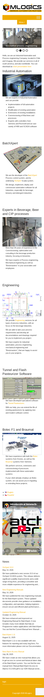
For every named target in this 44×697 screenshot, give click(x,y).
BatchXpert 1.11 (8, 635)
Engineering (20, 320)
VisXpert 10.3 (7, 567)
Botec (35, 456)
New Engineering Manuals (12, 590)
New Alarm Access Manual (13, 652)
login (4, 682)
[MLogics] (22, 11)
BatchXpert (32, 175)
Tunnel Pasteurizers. (16, 403)
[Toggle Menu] (38, 17)
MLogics (28, 693)
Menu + (22, 22)
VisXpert (18, 181)
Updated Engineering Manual (13, 612)
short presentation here (22, 66)
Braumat (9, 462)
